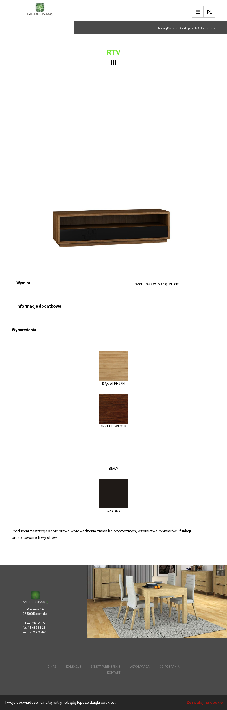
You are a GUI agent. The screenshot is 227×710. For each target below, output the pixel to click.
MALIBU (200, 28)
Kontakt (113, 672)
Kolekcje (184, 28)
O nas (51, 666)
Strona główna (166, 28)
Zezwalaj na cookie (205, 702)
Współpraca (140, 666)
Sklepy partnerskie (105, 666)
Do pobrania (169, 666)
